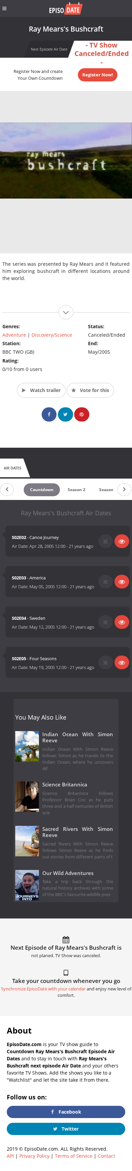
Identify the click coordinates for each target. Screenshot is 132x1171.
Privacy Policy (34, 1156)
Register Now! (97, 75)
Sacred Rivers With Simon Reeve (77, 832)
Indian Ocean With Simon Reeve (77, 737)
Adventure (14, 335)
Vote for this (94, 390)
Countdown (41, 489)
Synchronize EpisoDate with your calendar (43, 989)
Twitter (69, 1129)
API (10, 1156)
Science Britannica (64, 784)
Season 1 (108, 489)
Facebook (69, 1112)
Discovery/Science (51, 335)
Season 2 (76, 489)
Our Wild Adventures (67, 873)
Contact (106, 1156)
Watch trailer (45, 390)
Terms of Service (73, 1156)
